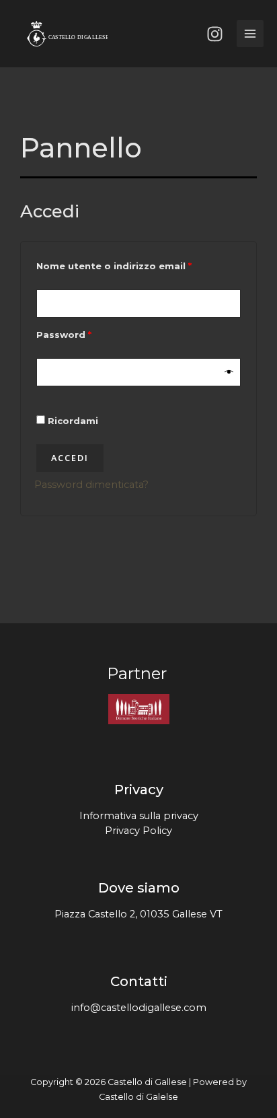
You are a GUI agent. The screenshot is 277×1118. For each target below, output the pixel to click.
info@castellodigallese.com (138, 1008)
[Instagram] (214, 34)
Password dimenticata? (91, 485)
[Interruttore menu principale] (250, 33)
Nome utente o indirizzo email (136, 264)
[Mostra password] (230, 372)
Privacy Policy (138, 831)
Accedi (70, 458)
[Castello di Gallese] (67, 33)
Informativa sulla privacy (138, 816)
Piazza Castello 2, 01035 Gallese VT (138, 914)
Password (86, 333)
